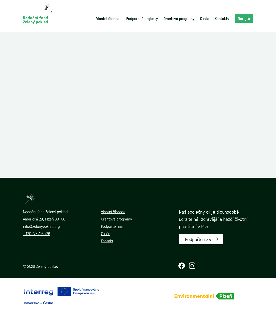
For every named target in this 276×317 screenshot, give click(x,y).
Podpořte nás (112, 226)
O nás (204, 18)
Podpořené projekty (142, 18)
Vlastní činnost (108, 18)
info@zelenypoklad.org (41, 226)
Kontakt (107, 240)
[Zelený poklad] (38, 14)
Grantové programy (178, 18)
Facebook (181, 265)
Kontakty (222, 18)
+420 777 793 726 (36, 233)
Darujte (244, 18)
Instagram (192, 265)
